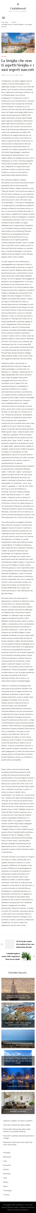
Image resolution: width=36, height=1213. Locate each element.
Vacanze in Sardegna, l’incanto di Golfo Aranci (18, 1044)
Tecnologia (7, 1190)
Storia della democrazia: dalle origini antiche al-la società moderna (17, 1130)
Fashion (6, 1169)
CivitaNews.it (18, 8)
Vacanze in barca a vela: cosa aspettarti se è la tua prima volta (18, 997)
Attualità (6, 1152)
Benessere (7, 1157)
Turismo (4, 56)
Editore (3, 75)
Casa (5, 1161)
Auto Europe (15, 152)
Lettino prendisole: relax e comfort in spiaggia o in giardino (18, 1110)
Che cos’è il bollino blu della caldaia (16, 1125)
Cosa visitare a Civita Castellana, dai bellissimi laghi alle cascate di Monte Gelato (18, 1061)
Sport (5, 1186)
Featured (6, 1174)
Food (5, 1178)
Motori (5, 1182)
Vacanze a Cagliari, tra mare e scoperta (17, 1121)
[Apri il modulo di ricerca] (18, 4)
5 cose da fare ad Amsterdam (18, 1086)
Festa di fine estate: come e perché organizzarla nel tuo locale (18, 1024)
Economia (6, 1165)
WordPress (25, 1210)
